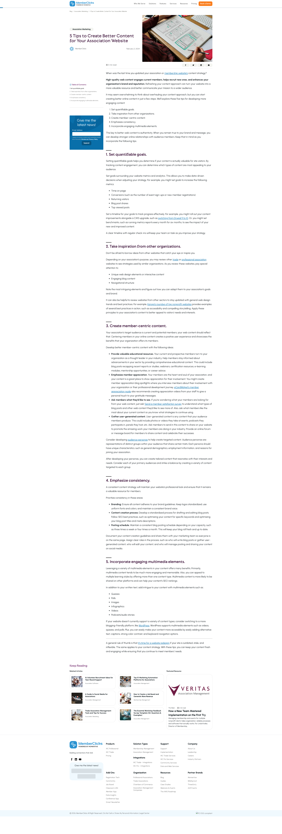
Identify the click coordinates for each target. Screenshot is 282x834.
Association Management (141, 683)
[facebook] (71, 758)
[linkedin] (75, 758)
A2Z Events (192, 788)
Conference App (112, 799)
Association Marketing (81, 11)
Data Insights (111, 795)
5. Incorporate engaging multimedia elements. (84, 100)
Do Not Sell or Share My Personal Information (120, 813)
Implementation (166, 752)
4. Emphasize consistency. (78, 97)
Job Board (110, 784)
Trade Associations (140, 781)
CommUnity (110, 781)
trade (175, 259)
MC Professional (112, 749)
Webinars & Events (167, 788)
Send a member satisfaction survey (163, 403)
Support (164, 743)
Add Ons (110, 772)
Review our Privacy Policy (89, 139)
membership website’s (176, 73)
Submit (86, 143)
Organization (139, 772)
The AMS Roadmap (168, 792)
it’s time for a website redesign (154, 642)
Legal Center (144, 813)
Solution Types (140, 743)
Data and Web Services (169, 766)
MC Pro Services (166, 759)
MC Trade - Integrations (142, 762)
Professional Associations (143, 777)
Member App (111, 792)
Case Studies (165, 784)
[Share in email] (208, 65)
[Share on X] (193, 65)
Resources (165, 772)
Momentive (192, 777)
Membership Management (142, 700)
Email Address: (77, 130)
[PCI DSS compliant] (204, 813)
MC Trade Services (167, 756)
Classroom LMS (112, 788)
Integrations (139, 757)
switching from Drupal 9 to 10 (173, 218)
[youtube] (79, 758)
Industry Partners (194, 759)
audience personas (138, 439)
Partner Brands (195, 772)
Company (192, 743)
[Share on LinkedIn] (201, 65)
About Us (191, 749)
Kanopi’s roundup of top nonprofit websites (169, 304)
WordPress (144, 625)
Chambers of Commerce (143, 784)
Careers (191, 756)
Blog (71, 11)
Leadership (192, 752)
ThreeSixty (192, 784)
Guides (163, 781)
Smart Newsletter (113, 802)
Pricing (108, 756)
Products (110, 743)
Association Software (91, 683)
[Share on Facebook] (185, 65)
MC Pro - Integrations (141, 766)
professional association (194, 259)
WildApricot (192, 781)
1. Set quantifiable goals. (77, 88)
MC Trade (110, 752)
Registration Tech (113, 777)
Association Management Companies (143, 789)
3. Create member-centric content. (80, 94)
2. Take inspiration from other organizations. (83, 91)
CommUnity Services (168, 763)
